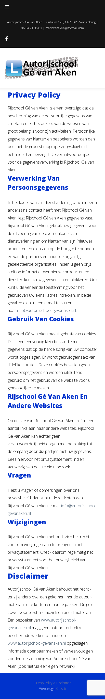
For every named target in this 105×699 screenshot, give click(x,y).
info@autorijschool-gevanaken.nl (46, 310)
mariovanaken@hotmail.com (64, 28)
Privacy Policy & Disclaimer (52, 683)
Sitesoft (61, 689)
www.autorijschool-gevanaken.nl (37, 643)
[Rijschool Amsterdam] (6, 39)
